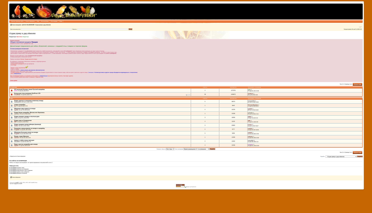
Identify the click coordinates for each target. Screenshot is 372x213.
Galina (15, 117)
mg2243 (16, 109)
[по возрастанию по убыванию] (206, 149)
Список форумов (30, 21)
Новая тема (356, 83)
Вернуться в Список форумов (17, 156)
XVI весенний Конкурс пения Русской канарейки (29, 89)
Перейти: (322, 156)
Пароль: (74, 29)
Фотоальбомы (45, 21)
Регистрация (54, 21)
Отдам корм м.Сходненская (23, 120)
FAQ (38, 21)
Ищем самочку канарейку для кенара (25, 144)
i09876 (249, 116)
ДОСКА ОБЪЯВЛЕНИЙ (28, 24)
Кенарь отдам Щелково (21, 136)
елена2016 (17, 141)
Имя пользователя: (15, 29)
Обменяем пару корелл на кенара (24, 108)
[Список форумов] (54, 11)
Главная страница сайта (17, 21)
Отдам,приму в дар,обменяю (43, 24)
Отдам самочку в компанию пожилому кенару (28, 100)
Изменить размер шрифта (360, 27)
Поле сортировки (179, 149)
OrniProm (17, 94)
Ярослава (19, 36)
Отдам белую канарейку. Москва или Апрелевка (29, 112)
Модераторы (26, 36)
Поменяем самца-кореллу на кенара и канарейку (29, 128)
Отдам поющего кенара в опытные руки (26, 116)
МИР (15, 121)
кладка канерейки (19, 104)
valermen (16, 137)
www (249, 89)
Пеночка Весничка (253, 104)
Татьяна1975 (17, 102)
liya (15, 105)
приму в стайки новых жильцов (24, 140)
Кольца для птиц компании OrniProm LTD (27, 93)
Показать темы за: (161, 149)
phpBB (17, 182)
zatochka (16, 113)
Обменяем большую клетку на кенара (26, 132)
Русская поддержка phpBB (16, 183)
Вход (60, 21)
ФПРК (15, 90)
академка (250, 144)
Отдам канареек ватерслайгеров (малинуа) (27, 124)
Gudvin (16, 125)
